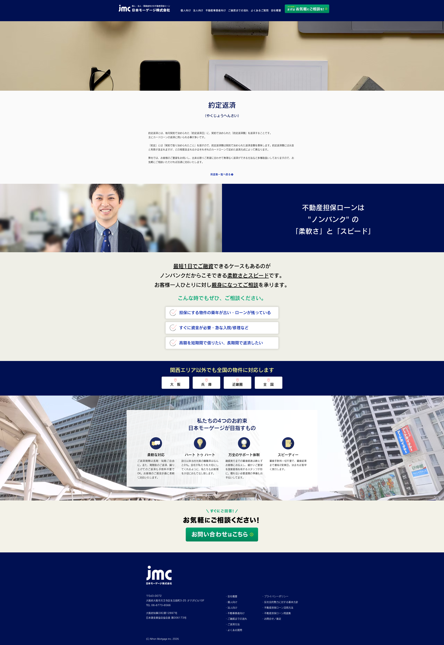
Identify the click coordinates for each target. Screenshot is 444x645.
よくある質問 (235, 630)
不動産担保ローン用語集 (277, 613)
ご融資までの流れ (237, 619)
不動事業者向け (236, 613)
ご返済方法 (234, 624)
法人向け (232, 607)
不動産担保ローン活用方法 (278, 607)
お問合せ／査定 (272, 619)
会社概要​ (232, 596)
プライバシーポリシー (276, 596)
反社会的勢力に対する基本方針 (281, 602)
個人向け (232, 602)
